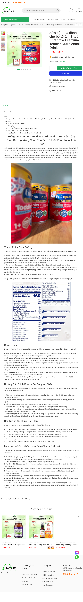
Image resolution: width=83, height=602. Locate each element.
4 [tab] (25, 71)
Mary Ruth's (41, 542)
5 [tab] (27, 71)
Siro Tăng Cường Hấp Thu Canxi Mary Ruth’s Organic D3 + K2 (41, 545)
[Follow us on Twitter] (1, 572)
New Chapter (13, 542)
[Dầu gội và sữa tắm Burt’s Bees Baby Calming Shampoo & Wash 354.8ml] (76, 24)
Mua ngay (66, 73)
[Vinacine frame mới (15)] (24, 49)
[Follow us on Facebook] (4, 572)
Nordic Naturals (69, 542)
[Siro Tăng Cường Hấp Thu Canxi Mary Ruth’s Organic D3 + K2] (41, 527)
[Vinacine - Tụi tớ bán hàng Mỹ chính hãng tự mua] (7, 10)
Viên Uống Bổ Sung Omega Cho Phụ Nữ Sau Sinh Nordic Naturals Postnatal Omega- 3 (68, 545)
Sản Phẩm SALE (48, 582)
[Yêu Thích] (9, 33)
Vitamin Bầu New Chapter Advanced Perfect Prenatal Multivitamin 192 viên (14, 545)
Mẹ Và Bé (63, 19)
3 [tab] (23, 71)
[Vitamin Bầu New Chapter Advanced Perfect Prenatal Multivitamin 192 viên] (14, 527)
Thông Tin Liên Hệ (49, 571)
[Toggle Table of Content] (5, 116)
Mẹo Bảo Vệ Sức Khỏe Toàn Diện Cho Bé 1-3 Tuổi (24, 133)
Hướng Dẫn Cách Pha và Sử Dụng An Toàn (22, 128)
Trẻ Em (20, 25)
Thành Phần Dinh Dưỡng (16, 123)
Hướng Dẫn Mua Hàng (50, 578)
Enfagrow (62, 61)
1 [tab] (18, 71)
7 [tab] (30, 71)
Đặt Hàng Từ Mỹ (48, 585)
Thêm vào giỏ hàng (69, 68)
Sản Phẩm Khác (71, 19)
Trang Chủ (4, 25)
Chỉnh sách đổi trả (48, 575)
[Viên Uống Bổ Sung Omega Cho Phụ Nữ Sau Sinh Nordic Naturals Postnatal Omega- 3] (68, 527)
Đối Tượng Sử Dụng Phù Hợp (18, 130)
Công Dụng (11, 126)
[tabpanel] (24, 49)
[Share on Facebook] (60, 91)
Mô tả (8, 105)
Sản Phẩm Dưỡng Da (53, 19)
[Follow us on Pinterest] (7, 572)
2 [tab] (21, 71)
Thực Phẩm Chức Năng (40, 19)
